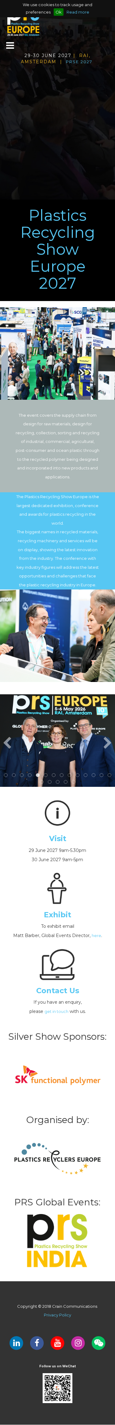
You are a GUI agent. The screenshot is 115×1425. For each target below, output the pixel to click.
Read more (78, 12)
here (96, 935)
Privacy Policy (57, 1314)
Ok (59, 12)
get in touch (56, 1011)
